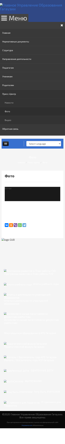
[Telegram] (24, 225)
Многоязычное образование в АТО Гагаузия (30, 332)
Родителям (8, 85)
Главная (6, 32)
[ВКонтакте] (7, 225)
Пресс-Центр (9, 94)
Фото (7, 111)
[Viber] (15, 225)
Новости (9, 102)
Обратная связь (10, 128)
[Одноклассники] (11, 225)
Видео (8, 120)
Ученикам (7, 76)
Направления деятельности (16, 59)
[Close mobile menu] (62, 25)
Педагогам (8, 67)
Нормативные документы (15, 41)
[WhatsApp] (20, 225)
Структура (7, 50)
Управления (27, 425)
